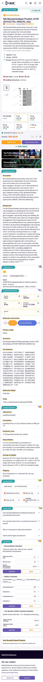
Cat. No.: (9, 10)
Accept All (27, 678)
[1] (19, 261)
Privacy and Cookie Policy (10, 672)
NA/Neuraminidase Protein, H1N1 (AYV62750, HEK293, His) (19, 643)
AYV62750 (27, 305)
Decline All (10, 678)
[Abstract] (10, 284)
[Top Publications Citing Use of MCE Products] (21, 158)
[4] (22, 261)
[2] (20, 261)
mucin (19, 243)
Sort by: (5, 276)
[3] (21, 261)
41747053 (32, 286)
